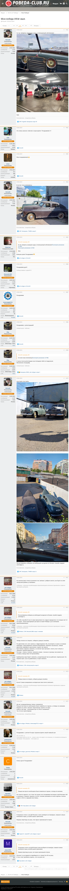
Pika (8, 332)
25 (23, 25)
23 (17, 25)
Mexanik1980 (8, 274)
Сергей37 (8, 793)
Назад (5, 25)
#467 (67, 292)
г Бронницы (12, 287)
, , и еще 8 (27, 231)
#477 (67, 757)
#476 (67, 729)
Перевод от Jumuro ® (6, 888)
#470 (67, 378)
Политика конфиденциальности (49, 881)
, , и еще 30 (28, 121)
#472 (67, 607)
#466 (67, 264)
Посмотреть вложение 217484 (26, 248)
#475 (67, 701)
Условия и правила (35, 881)
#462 (67, 127)
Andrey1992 (7, 739)
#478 (67, 783)
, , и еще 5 (30, 834)
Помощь (61, 881)
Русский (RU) (6, 881)
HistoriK (4, 21)
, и (28, 805)
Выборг (13, 149)
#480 (67, 840)
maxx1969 (8, 850)
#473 (67, 637)
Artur (7, 164)
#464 (67, 182)
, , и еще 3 (29, 751)
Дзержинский (11, 779)
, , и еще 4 (31, 723)
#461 (67, 30)
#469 (67, 350)
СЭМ (8, 138)
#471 (67, 577)
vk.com (13, 317)
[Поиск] (66, 3)
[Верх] (65, 881)
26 (26, 25)
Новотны (8, 247)
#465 (67, 237)
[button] (2, 4)
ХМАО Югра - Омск (10, 343)
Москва (13, 53)
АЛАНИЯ (13, 177)
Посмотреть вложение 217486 (40, 357)
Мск (14, 256)
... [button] (11, 25)
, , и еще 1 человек (31, 631)
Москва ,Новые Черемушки (12, 807)
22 (14, 25)
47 (31, 25)
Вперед (36, 25)
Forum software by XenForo (15, 887)
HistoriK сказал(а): (23, 242)
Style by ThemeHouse (37, 887)
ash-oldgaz (7, 587)
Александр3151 (8, 302)
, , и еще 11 (28, 571)
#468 (67, 322)
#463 (67, 154)
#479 (67, 811)
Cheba (8, 767)
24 (20, 25)
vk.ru (14, 345)
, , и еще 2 (30, 372)
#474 (67, 671)
